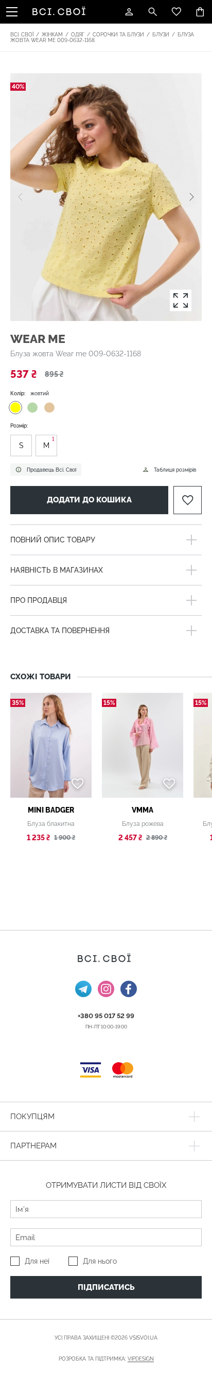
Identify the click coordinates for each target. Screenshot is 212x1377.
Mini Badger (51, 810)
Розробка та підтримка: (106, 1359)
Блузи (160, 34)
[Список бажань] (176, 12)
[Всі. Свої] (61, 11)
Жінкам (52, 34)
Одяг (77, 34)
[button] (192, 197)
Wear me (37, 339)
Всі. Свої (21, 34)
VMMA (142, 810)
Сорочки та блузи (118, 34)
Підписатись (106, 1287)
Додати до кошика (89, 499)
